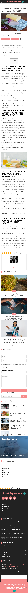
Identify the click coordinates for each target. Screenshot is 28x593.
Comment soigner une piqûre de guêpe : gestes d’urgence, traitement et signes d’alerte (14, 318)
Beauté (4, 466)
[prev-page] (12, 346)
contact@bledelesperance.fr (12, 566)
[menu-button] (1, 2)
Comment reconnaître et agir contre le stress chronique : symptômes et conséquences (18, 420)
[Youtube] (14, 498)
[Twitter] (10, 498)
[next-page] (15, 346)
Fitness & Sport (5, 468)
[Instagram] (6, 498)
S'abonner (14, 580)
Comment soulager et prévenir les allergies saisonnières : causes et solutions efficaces (14, 295)
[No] (26, 587)
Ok (14, 590)
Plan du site (5, 508)
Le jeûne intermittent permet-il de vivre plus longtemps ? (18, 433)
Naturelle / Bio (5, 472)
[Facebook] (3, 498)
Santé (6, 6)
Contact (4, 504)
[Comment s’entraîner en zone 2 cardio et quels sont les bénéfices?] (5, 406)
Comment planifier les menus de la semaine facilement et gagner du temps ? (18, 413)
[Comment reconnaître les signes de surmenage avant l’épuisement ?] (5, 427)
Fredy (9, 35)
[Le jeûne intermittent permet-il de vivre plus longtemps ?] (5, 433)
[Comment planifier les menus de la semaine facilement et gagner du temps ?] (5, 413)
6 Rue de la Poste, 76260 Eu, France (15, 564)
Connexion (4, 513)
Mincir (3, 470)
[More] (20, 39)
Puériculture (5, 474)
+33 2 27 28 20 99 (12, 568)
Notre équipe (5, 502)
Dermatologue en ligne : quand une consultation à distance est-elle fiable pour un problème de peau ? (14, 341)
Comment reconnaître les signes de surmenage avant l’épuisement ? (17, 427)
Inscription (4, 510)
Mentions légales (6, 506)
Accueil (2, 6)
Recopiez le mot (8, 370)
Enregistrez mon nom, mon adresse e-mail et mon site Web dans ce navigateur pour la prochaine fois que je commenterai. (13, 366)
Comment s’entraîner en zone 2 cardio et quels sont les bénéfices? (18, 407)
